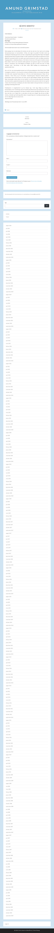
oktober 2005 (9, 884)
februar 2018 (9, 516)
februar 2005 (9, 904)
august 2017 (8, 533)
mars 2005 (8, 901)
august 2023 (8, 329)
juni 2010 (8, 760)
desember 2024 (9, 283)
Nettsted (8, 171)
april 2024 (8, 306)
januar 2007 (8, 852)
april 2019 (8, 475)
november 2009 (9, 774)
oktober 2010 (9, 749)
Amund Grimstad (27, 28)
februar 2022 (9, 381)
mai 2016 (8, 570)
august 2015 (8, 596)
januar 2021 (8, 418)
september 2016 (9, 565)
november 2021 (9, 389)
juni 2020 (8, 435)
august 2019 (8, 464)
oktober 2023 (9, 323)
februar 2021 (9, 415)
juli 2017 (8, 536)
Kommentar (9, 139)
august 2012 (8, 685)
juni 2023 (8, 334)
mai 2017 (8, 542)
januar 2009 (8, 795)
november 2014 (9, 619)
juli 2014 (8, 631)
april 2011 (8, 731)
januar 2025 (8, 280)
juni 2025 (8, 265)
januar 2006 (8, 875)
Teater (7, 110)
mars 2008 (8, 818)
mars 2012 (8, 700)
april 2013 (8, 662)
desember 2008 (9, 797)
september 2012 (9, 682)
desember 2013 (9, 645)
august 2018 (8, 498)
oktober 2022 (9, 357)
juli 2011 (8, 723)
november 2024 (9, 286)
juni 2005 (8, 892)
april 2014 (8, 636)
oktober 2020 (9, 427)
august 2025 (8, 260)
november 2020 (9, 424)
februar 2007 (9, 849)
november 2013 (9, 648)
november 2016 (9, 559)
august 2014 (8, 628)
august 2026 (8, 225)
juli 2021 (8, 401)
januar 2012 (8, 705)
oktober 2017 (9, 527)
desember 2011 (9, 708)
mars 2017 (8, 547)
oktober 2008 (9, 803)
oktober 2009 (9, 777)
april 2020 (8, 441)
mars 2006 (8, 869)
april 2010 (8, 763)
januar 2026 (8, 245)
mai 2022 (8, 372)
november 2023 (9, 320)
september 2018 (9, 496)
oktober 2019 (9, 458)
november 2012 (9, 677)
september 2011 (9, 717)
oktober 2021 (9, 392)
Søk (6, 202)
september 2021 (9, 395)
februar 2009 (9, 792)
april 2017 (8, 544)
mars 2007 (8, 846)
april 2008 (8, 815)
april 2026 (8, 237)
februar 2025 (9, 277)
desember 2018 (9, 487)
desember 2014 (9, 616)
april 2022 (8, 375)
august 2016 (8, 567)
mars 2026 (8, 240)
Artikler (7, 214)
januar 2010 (8, 772)
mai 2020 (8, 438)
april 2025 (8, 271)
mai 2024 (8, 303)
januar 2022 (8, 383)
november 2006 (9, 855)
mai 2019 (8, 473)
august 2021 (8, 398)
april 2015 (8, 605)
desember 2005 (9, 878)
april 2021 (8, 409)
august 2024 (8, 294)
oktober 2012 (9, 680)
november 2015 (9, 588)
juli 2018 (8, 501)
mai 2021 (8, 406)
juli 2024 (8, 297)
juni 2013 (8, 659)
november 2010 (9, 746)
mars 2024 (8, 309)
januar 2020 (8, 449)
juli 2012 (8, 688)
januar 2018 (8, 519)
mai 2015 (8, 602)
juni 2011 (8, 726)
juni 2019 (8, 470)
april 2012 (8, 697)
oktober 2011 (9, 714)
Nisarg (38, 930)
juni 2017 (8, 539)
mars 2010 (8, 766)
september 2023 (9, 326)
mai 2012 (8, 694)
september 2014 (9, 625)
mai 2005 (8, 895)
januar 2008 (8, 820)
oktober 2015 (9, 590)
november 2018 (9, 490)
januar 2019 (8, 484)
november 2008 (9, 800)
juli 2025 (8, 263)
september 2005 (9, 887)
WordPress (29, 930)
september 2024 (9, 291)
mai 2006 (8, 866)
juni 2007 (8, 838)
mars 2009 (8, 789)
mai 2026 (8, 234)
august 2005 (8, 890)
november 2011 (9, 711)
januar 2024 (8, 314)
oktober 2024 (9, 288)
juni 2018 (8, 504)
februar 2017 (9, 550)
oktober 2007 (9, 829)
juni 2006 (8, 864)
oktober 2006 (9, 858)
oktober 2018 (9, 493)
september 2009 (9, 780)
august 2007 (8, 835)
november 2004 (9, 910)
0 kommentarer (37, 28)
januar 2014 (8, 642)
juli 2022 (8, 366)
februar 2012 (9, 703)
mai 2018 (8, 507)
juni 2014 (8, 634)
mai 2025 (8, 268)
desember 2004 (9, 907)
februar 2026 (9, 242)
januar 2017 (8, 553)
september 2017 (9, 530)
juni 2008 (8, 809)
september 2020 (9, 429)
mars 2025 (8, 274)
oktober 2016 (9, 562)
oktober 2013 (9, 651)
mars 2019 (8, 478)
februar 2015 (9, 611)
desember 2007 (9, 823)
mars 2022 (8, 378)
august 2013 (8, 657)
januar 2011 (8, 740)
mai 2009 (8, 786)
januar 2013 (8, 671)
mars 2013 (8, 665)
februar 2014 (9, 639)
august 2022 (8, 363)
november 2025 (9, 251)
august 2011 (8, 720)
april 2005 (8, 898)
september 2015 (9, 593)
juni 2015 (8, 599)
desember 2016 (9, 556)
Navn (7, 158)
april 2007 (8, 843)
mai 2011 (8, 728)
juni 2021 (8, 403)
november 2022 (9, 355)
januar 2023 (8, 349)
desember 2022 (9, 352)
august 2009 (8, 783)
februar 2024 (9, 311)
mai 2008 (8, 812)
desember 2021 (9, 386)
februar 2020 (9, 447)
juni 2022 (8, 369)
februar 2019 (9, 481)
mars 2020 (8, 444)
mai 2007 (8, 841)
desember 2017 (9, 521)
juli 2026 (8, 228)
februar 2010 (9, 769)
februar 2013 (9, 668)
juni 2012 (8, 691)
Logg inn (7, 924)
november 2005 (9, 881)
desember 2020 (9, 421)
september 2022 (9, 360)
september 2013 (9, 654)
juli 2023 (8, 332)
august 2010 (8, 754)
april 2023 (8, 340)
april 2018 (8, 510)
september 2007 (9, 832)
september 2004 (9, 915)
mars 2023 (8, 343)
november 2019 (9, 455)
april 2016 (8, 573)
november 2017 (9, 524)
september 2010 (9, 751)
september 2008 (9, 806)
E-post (8, 164)
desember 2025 (9, 248)
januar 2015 (8, 613)
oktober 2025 (9, 254)
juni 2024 (8, 300)
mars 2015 (8, 608)
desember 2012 (9, 674)
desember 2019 (9, 452)
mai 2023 (8, 337)
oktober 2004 (9, 912)
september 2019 (9, 461)
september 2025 (9, 257)
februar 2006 (9, 872)
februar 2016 (9, 579)
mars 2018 (8, 513)
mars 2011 (8, 734)
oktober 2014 (9, 622)
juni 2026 (8, 231)
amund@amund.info (35, 194)
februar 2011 (9, 737)
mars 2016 (8, 576)
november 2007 (9, 826)
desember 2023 (9, 317)
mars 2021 (8, 412)
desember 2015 (9, 585)
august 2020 (8, 432)
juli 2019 (8, 467)
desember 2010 (9, 743)
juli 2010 (8, 757)
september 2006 (9, 861)
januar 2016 (8, 582)
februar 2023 (9, 346)
